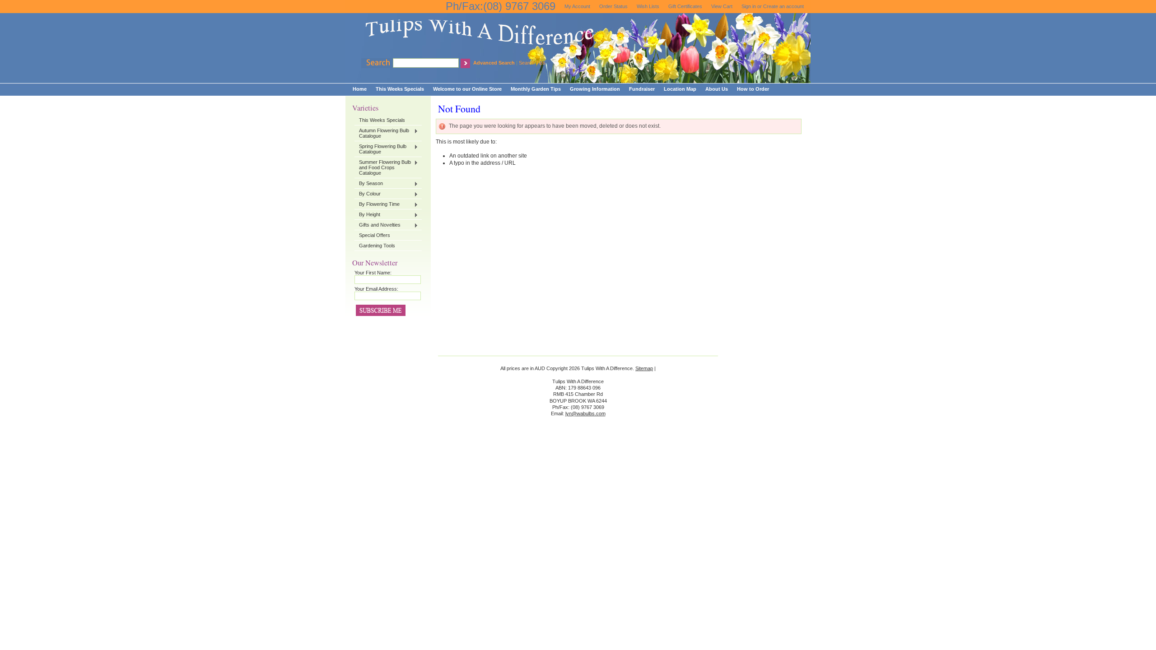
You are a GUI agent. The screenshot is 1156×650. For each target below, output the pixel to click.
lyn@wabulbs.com (585, 413)
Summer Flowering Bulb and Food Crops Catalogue (382, 167)
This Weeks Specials (382, 120)
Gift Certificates (685, 6)
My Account (577, 6)
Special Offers (374, 235)
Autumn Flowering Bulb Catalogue (381, 133)
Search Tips (532, 62)
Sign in (748, 6)
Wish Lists (648, 6)
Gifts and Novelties (377, 225)
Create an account (783, 6)
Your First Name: (373, 272)
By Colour (367, 194)
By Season (368, 184)
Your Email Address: (376, 289)
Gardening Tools (377, 245)
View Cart (721, 6)
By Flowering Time (377, 204)
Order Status (613, 6)
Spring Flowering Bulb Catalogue (380, 149)
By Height (367, 215)
